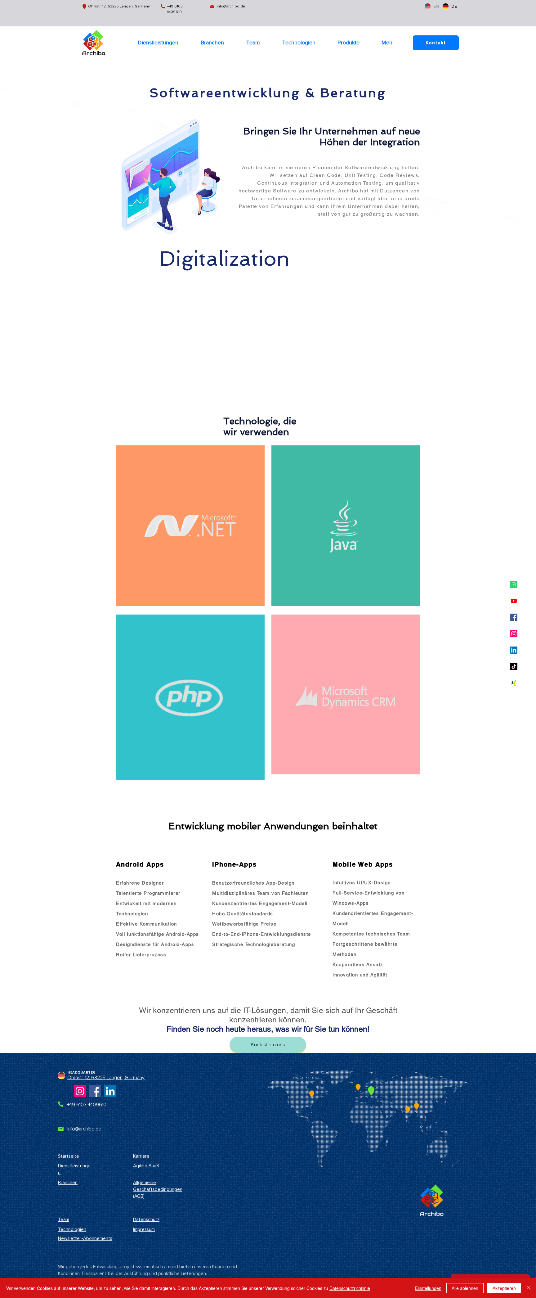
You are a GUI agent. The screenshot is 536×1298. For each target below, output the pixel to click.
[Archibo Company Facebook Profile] (513, 617)
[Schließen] (528, 1288)
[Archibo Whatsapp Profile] (513, 584)
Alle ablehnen (465, 1288)
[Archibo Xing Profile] (513, 683)
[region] (190, 525)
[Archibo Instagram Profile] (513, 633)
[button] (348, 42)
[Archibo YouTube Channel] (513, 600)
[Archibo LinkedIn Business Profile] (513, 650)
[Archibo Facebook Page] (95, 1091)
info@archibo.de (231, 6)
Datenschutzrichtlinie (349, 1288)
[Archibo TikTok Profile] (513, 666)
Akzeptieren (504, 1288)
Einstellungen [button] (428, 1288)
